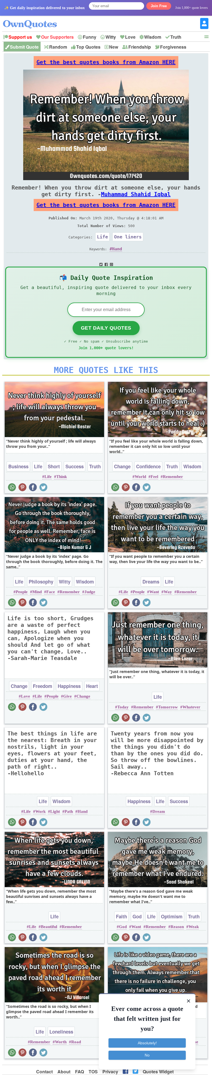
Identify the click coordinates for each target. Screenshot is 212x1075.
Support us (20, 37)
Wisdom (152, 37)
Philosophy (41, 581)
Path (69, 811)
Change (122, 466)
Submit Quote (24, 47)
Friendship (139, 47)
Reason (177, 926)
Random (58, 47)
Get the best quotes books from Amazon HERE (106, 62)
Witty (110, 37)
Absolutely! (147, 1043)
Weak (194, 926)
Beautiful (49, 926)
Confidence (148, 466)
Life (102, 237)
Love (130, 37)
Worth (61, 1042)
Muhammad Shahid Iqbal (136, 194)
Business (18, 466)
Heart (92, 686)
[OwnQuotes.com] (33, 19)
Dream (158, 811)
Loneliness (61, 1031)
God (137, 916)
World (140, 476)
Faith (121, 916)
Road (76, 1042)
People (22, 592)
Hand (117, 248)
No (147, 1055)
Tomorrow (168, 707)
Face (50, 592)
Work (40, 811)
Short (54, 466)
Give (67, 696)
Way (168, 592)
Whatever (191, 707)
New (113, 47)
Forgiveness (173, 47)
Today (123, 707)
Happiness (69, 686)
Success (74, 466)
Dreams (150, 581)
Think (61, 476)
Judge (89, 592)
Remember (173, 476)
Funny (89, 37)
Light (55, 811)
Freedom (42, 686)
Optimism (171, 916)
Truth (175, 37)
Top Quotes (88, 47)
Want (154, 592)
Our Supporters (57, 37)
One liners (128, 237)
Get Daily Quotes (106, 328)
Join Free (159, 6)
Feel (154, 476)
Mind (37, 592)
